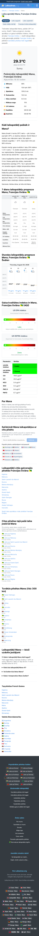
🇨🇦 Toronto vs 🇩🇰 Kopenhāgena (12, 456)
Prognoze (6, 20)
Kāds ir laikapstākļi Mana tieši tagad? (16, 657)
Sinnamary (5, 495)
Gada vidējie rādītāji (9, 24)
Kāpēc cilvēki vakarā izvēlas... (19, 860)
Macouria (5, 487)
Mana (4, 705)
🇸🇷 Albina (5, 604)
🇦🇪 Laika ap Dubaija (26, 768)
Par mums (19, 821)
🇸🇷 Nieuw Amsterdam (9, 633)
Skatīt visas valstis (26, 1)
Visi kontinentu (19, 833)
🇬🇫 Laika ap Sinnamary (10, 567)
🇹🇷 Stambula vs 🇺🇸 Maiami (11, 450)
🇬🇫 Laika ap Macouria (9, 555)
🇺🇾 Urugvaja (6, 749)
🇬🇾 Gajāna (5, 736)
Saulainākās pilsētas (19, 804)
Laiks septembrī (28, 20)
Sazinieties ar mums (19, 824)
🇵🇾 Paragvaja (6, 741)
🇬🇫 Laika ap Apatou (8, 559)
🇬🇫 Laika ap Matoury (9, 538)
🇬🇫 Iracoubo (6, 608)
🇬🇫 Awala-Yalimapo (8, 595)
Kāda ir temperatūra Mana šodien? (16, 676)
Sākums (4, 10)
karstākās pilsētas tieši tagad (18, 41)
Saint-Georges (7, 497)
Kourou (4, 482)
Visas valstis (19, 836)
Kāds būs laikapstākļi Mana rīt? (14, 667)
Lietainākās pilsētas (19, 798)
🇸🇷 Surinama (6, 746)
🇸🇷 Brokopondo (7, 637)
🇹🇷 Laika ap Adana (26, 784)
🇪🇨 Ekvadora (6, 731)
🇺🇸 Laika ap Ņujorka (26, 771)
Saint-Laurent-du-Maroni (10, 479)
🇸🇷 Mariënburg (7, 628)
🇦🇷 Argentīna (6, 720)
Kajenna (4, 474)
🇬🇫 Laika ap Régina (8, 580)
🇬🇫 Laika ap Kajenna (9, 534)
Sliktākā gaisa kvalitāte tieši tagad (19, 807)
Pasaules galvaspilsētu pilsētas (19, 839)
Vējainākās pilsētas (19, 801)
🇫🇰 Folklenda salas (8, 733)
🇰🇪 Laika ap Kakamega (11, 778)
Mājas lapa (19, 830)
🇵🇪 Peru (4, 744)
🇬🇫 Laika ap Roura (8, 576)
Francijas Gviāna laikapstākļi (27, 24)
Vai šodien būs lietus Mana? (13, 672)
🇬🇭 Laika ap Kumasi (12, 768)
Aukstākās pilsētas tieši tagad (19, 795)
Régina (4, 502)
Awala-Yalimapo (7, 505)
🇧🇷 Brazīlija (5, 726)
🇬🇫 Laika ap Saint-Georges (11, 571)
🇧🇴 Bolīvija (5, 723)
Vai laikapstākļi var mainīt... (20, 857)
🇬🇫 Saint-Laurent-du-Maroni (11, 599)
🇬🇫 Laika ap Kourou (8, 547)
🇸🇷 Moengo (6, 612)
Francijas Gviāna (14, 10)
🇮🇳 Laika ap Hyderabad (27, 778)
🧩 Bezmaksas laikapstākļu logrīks (19, 842)
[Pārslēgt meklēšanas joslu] (28, 5)
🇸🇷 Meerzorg (6, 641)
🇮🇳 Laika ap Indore (12, 771)
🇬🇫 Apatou (5, 616)
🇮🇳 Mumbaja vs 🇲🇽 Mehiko (11, 447)
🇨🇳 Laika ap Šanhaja (27, 774)
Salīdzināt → (32, 440)
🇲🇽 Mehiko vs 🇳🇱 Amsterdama (12, 453)
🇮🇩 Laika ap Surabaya (12, 774)
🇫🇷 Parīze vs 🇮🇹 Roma (28, 447)
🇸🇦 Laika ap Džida (27, 781)
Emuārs (19, 827)
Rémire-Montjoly (7, 484)
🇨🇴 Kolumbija (6, 738)
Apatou (4, 490)
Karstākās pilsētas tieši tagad (19, 792)
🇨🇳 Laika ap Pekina (12, 784)
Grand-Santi (6, 492)
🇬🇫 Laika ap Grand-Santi (10, 563)
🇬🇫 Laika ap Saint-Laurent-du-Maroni (14, 542)
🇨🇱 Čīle (4, 728)
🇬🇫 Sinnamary (6, 620)
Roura (4, 500)
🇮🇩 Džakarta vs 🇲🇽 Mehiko (11, 460)
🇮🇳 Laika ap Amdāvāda (13, 781)
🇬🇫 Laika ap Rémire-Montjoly (12, 551)
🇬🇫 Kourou (5, 624)
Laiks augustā (16, 20)
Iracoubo (5, 508)
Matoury (5, 477)
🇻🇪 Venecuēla (6, 751)
